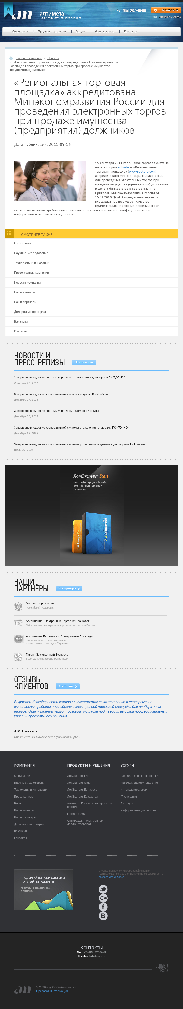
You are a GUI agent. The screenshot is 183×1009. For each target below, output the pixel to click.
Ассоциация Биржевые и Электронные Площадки (60, 636)
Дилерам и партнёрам (30, 312)
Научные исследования (31, 253)
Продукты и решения (52, 31)
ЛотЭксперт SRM (79, 782)
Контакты (130, 31)
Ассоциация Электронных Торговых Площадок (57, 621)
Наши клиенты (105, 31)
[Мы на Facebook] (115, 907)
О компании (20, 31)
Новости (53, 58)
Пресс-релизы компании (31, 272)
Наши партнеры (25, 302)
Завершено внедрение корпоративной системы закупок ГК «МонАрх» (61, 394)
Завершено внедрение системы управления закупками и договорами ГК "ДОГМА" (69, 377)
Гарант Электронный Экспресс (47, 654)
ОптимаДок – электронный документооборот (85, 822)
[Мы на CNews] (115, 898)
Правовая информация (52, 991)
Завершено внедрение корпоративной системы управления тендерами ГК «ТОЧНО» (71, 427)
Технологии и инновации (31, 263)
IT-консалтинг (130, 796)
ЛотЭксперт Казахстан (82, 796)
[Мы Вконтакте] (115, 915)
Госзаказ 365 (76, 813)
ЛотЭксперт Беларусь (82, 789)
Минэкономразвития (40, 603)
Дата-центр (128, 803)
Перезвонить (169, 10)
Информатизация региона (139, 810)
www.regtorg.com (142, 171)
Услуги (80, 31)
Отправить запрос (170, 17)
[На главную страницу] (42, 15)
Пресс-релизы (24, 796)
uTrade (123, 167)
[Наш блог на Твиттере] (115, 889)
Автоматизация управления (140, 782)
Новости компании (27, 282)
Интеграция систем (134, 789)
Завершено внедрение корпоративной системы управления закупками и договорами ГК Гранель (79, 444)
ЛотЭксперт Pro (78, 776)
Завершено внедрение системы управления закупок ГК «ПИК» (56, 411)
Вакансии (21, 321)
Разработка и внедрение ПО (140, 776)
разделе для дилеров (111, 876)
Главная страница (29, 58)
